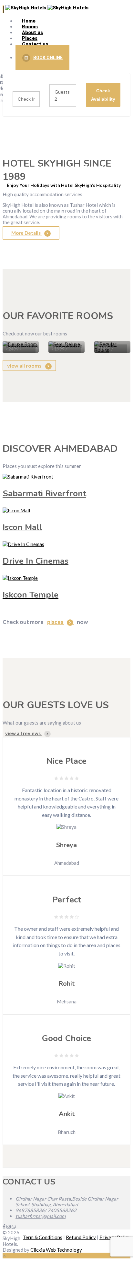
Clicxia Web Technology (56, 1250)
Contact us (35, 44)
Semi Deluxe (67, 346)
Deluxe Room (22, 346)
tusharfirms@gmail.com (40, 1216)
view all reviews (23, 733)
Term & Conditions (42, 1237)
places (55, 621)
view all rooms (25, 365)
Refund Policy (81, 1237)
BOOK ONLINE (48, 57)
